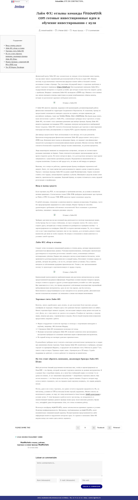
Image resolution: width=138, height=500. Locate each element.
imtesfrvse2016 (47, 30)
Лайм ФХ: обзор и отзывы (15, 48)
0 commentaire (93, 30)
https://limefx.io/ (63, 87)
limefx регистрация (93, 394)
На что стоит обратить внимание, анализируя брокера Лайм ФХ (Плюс (16, 56)
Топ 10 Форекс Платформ (15, 67)
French (17, 1)
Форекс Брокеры (78, 30)
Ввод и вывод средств (13, 45)
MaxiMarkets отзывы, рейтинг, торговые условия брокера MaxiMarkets (33, 444)
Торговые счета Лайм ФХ (15, 51)
